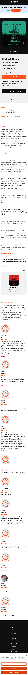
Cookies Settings (14, 664)
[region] (14, 664)
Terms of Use (14, 635)
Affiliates (14, 638)
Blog (14, 641)
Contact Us (14, 643)
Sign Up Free (15, 10)
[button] (2, 270)
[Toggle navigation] (4, 2)
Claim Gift (14, 651)
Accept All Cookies (14, 672)
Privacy (14, 646)
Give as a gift (15, 99)
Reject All (14, 668)
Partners (14, 633)
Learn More (14, 649)
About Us (14, 627)
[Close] (26, 655)
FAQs (14, 630)
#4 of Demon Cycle (12, 62)
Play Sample (15, 51)
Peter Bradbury (11, 68)
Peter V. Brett (11, 65)
